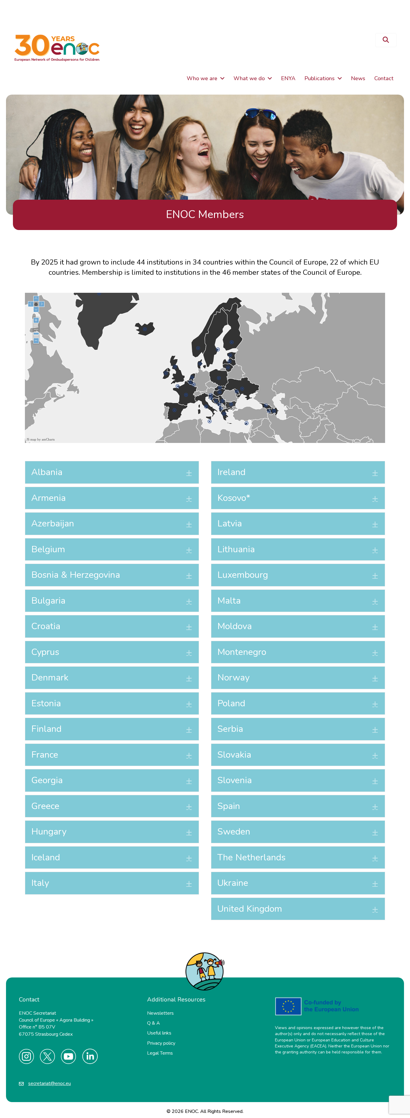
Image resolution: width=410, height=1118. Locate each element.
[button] (385, 40)
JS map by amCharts (40, 439)
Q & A (153, 1023)
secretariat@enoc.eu (49, 1083)
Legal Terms (160, 1053)
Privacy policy (161, 1043)
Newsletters (160, 1013)
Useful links (159, 1033)
